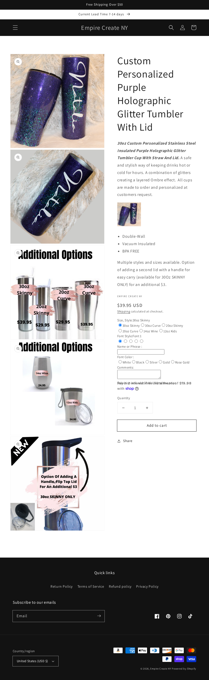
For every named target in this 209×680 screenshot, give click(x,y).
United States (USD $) (32, 661)
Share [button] (128, 440)
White (127, 362)
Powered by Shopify (184, 668)
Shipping (123, 311)
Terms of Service (90, 586)
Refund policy (120, 586)
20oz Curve (130, 331)
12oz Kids (170, 331)
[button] (15, 27)
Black (140, 362)
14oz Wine (150, 331)
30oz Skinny (131, 325)
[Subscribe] (98, 616)
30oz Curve (153, 325)
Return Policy (61, 586)
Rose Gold (182, 362)
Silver (154, 362)
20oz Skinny (174, 325)
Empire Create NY (160, 668)
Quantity (123, 398)
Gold (166, 362)
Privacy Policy (147, 586)
